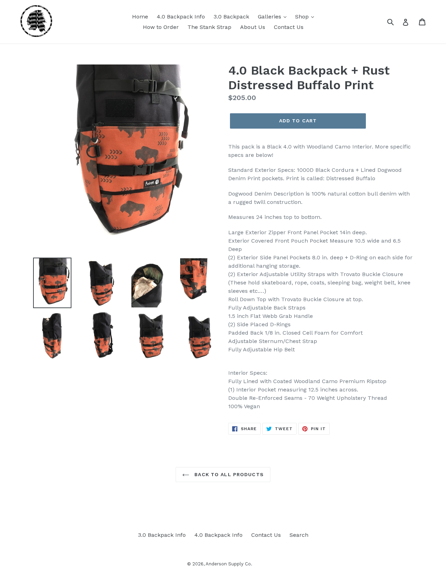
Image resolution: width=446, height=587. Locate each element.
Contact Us (288, 27)
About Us (252, 27)
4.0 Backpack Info (181, 16)
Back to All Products (228, 474)
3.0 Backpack (231, 16)
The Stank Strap (209, 27)
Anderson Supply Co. (229, 563)
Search (299, 535)
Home (140, 16)
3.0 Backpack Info (162, 535)
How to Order (161, 27)
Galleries (270, 16)
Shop (302, 16)
